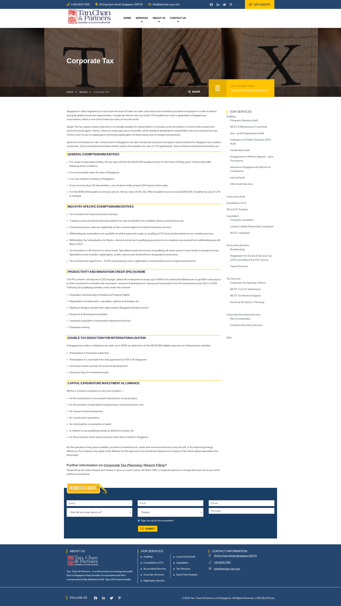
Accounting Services (237, 245)
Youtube (235, 4)
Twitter (222, 4)
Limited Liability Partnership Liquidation (252, 226)
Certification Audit (240, 150)
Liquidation (232, 215)
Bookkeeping (237, 249)
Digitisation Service (154, 580)
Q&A (229, 337)
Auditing (231, 116)
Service (83, 91)
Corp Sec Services (154, 574)
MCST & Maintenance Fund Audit (248, 126)
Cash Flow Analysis (186, 574)
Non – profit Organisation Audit (247, 133)
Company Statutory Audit (244, 120)
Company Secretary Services (246, 325)
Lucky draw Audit (235, 196)
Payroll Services (239, 266)
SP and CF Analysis (237, 209)
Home (70, 91)
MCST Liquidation (240, 232)
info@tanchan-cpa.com (166, 4)
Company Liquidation (242, 219)
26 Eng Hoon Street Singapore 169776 (120, 4)
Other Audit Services (241, 184)
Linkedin (216, 4)
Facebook (209, 4)
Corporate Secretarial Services (243, 314)
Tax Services (233, 278)
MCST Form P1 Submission (245, 289)
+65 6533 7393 (222, 562)
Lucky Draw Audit (185, 556)
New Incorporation (240, 318)
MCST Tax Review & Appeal (245, 295)
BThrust (270, 598)
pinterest (229, 4)
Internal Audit (237, 177)
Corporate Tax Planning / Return (248, 282)
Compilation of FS (236, 203)
